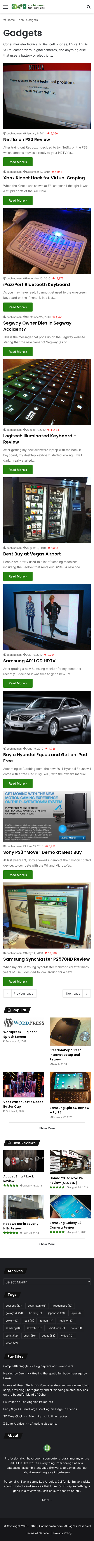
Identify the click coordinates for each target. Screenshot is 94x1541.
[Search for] (88, 8)
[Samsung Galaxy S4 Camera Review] (70, 1206)
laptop (76, 1313)
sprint (12, 1335)
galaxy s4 (14, 1313)
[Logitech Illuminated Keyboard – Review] (47, 392)
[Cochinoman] (28, 6)
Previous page (23, 993)
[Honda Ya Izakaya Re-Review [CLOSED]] (70, 1162)
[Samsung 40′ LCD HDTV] (47, 617)
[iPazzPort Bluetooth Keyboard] (47, 241)
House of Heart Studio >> (21, 1385)
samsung (13, 1328)
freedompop (62, 1305)
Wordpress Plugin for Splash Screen (20, 1034)
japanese (56, 1313)
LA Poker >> (12, 1402)
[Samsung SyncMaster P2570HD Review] (47, 915)
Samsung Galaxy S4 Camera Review (66, 1225)
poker (12, 1320)
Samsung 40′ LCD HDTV (29, 661)
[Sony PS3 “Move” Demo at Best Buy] (47, 816)
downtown (37, 1305)
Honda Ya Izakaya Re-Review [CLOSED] (67, 1180)
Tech (20, 20)
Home (10, 20)
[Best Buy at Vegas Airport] (47, 510)
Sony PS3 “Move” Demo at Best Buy (42, 852)
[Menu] (5, 8)
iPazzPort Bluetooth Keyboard (36, 284)
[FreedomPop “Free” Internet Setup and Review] (70, 1031)
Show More (47, 1128)
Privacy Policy (62, 1533)
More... (47, 1500)
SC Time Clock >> (15, 1416)
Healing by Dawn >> (17, 1373)
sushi (30, 1335)
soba (76, 1328)
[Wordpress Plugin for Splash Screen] (23, 1022)
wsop (12, 1343)
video (67, 1335)
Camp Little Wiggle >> (18, 1366)
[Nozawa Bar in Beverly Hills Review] (23, 1207)
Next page (73, 993)
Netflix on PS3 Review (26, 139)
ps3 (29, 1320)
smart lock (56, 1328)
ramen (46, 1320)
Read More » (18, 162)
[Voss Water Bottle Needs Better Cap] (23, 1085)
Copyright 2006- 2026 (22, 1526)
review (66, 1320)
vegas (48, 1335)
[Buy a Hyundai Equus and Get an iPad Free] (47, 717)
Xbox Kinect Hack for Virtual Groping (44, 178)
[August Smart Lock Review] (23, 1161)
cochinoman (14, 133)
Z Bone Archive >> (16, 1423)
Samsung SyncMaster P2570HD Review (46, 959)
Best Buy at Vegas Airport (32, 554)
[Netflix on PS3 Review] (47, 96)
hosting (35, 1313)
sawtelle (34, 1328)
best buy (14, 1305)
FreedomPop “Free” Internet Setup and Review (65, 1055)
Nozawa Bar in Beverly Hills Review (20, 1226)
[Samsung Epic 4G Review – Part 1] (70, 1087)
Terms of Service (37, 1533)
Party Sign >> (12, 1409)
